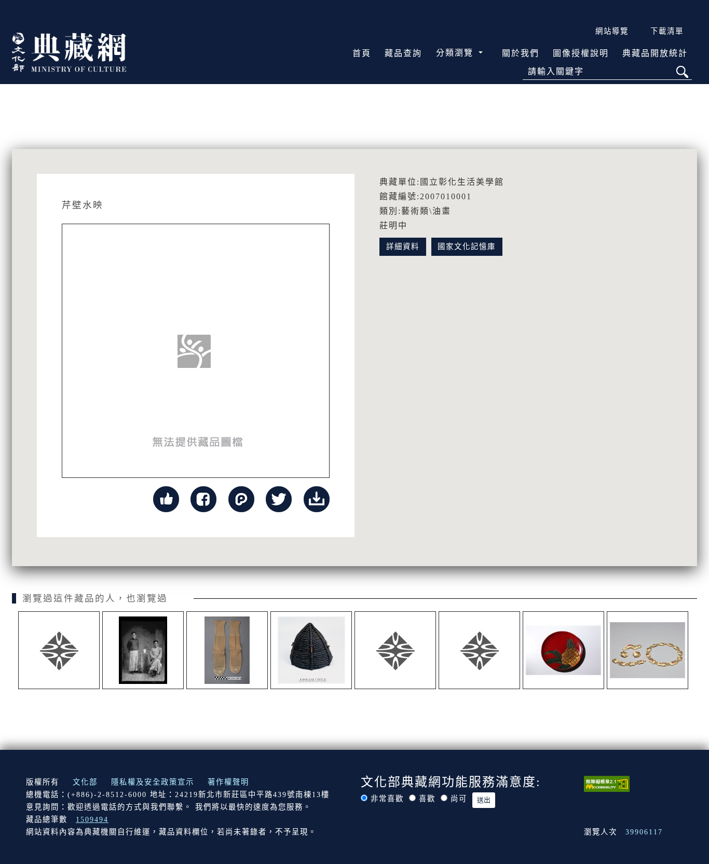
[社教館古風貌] (59, 650)
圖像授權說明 (581, 53)
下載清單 (667, 31)
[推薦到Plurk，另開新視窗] (241, 498)
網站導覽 (612, 31)
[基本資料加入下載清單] (317, 498)
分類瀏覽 (456, 52)
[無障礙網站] (607, 783)
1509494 (92, 819)
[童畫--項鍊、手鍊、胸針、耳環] (647, 650)
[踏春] (395, 650)
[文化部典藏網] (69, 51)
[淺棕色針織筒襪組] (227, 650)
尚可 (459, 798)
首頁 (361, 53)
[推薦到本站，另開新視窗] (166, 498)
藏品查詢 (403, 53)
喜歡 (427, 798)
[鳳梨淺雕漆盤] (563, 650)
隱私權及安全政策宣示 (152, 782)
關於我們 (520, 53)
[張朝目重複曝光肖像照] (143, 650)
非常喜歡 (387, 798)
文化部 (85, 782)
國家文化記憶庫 (467, 246)
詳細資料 (402, 246)
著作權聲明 (228, 782)
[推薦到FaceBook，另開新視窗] (203, 498)
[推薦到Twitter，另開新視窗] (279, 498)
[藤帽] (311, 650)
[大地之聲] (479, 650)
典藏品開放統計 (655, 53)
